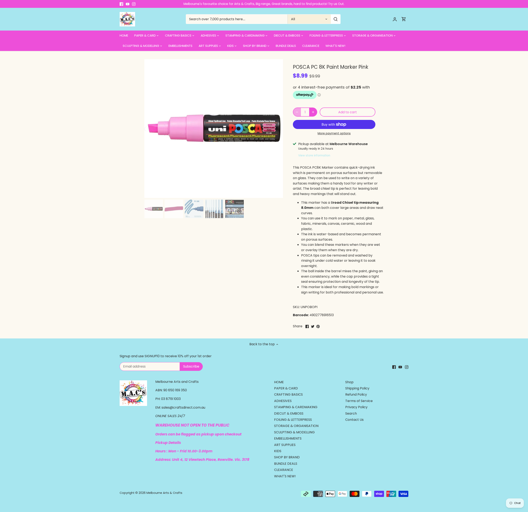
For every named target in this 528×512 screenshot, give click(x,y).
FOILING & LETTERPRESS (293, 419)
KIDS (277, 451)
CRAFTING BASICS (288, 394)
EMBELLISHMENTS (288, 438)
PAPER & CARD (286, 388)
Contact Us (354, 419)
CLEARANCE (283, 469)
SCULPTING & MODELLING (294, 432)
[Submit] (335, 19)
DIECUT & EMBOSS (288, 413)
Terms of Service (359, 400)
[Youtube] (127, 4)
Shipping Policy (357, 388)
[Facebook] (121, 4)
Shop (349, 382)
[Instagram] (134, 4)
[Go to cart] (403, 19)
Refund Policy (356, 394)
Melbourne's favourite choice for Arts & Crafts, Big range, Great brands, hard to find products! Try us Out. (264, 4)
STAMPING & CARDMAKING (295, 407)
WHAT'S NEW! (285, 476)
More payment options (334, 133)
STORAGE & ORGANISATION (296, 425)
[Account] (394, 19)
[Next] (276, 128)
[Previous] (150, 128)
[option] (213, 128)
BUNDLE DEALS (285, 463)
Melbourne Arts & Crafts (164, 493)
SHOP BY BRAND (287, 457)
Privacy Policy (356, 407)
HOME (279, 382)
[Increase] (313, 112)
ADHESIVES (283, 400)
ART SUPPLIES (285, 444)
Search (351, 413)
